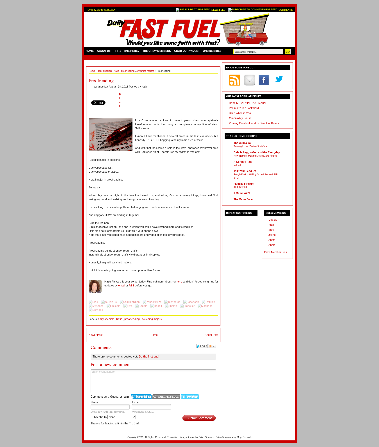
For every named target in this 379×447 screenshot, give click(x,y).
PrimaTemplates (225, 437)
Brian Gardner (207, 437)
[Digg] (94, 302)
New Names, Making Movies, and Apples (255, 155)
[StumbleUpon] (130, 302)
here (179, 281)
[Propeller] (187, 306)
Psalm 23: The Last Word (244, 108)
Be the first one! (149, 356)
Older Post (212, 334)
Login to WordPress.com (166, 396)
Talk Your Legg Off (245, 171)
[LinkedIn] (114, 306)
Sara (271, 229)
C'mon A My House (240, 118)
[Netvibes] (96, 309)
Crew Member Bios (275, 252)
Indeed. (237, 165)
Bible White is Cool (240, 113)
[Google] (141, 306)
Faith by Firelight (244, 183)
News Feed (218, 10)
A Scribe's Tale (243, 161)
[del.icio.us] (109, 302)
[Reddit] (156, 306)
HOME (90, 50)
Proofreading (101, 80)
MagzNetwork (244, 437)
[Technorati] (172, 302)
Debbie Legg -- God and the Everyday (257, 152)
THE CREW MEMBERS (157, 50)
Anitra (271, 239)
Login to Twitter (190, 396)
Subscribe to (99, 417)
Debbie (272, 219)
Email (135, 402)
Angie (271, 245)
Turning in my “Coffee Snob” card (251, 146)
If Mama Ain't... (243, 193)
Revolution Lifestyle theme (181, 437)
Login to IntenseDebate (141, 396)
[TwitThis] (208, 302)
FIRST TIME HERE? (127, 50)
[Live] (128, 306)
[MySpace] (96, 306)
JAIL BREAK (240, 187)
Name (94, 402)
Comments (286, 10)
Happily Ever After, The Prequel (247, 103)
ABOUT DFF (104, 50)
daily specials (105, 71)
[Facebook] (191, 302)
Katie (117, 71)
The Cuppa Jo (242, 143)
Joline (272, 234)
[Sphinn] (171, 306)
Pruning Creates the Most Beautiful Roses (254, 123)
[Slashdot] (205, 306)
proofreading (128, 71)
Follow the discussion (212, 346)
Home (92, 71)
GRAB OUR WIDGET (187, 50)
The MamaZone (243, 199)
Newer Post (95, 334)
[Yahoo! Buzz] (152, 302)
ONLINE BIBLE (212, 50)
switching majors (145, 71)
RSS (131, 285)
